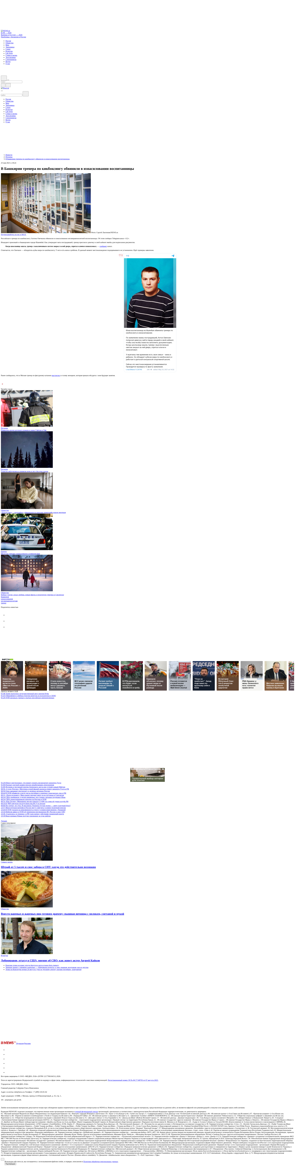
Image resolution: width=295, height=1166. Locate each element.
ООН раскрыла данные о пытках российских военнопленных (27, 698)
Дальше (4, 821)
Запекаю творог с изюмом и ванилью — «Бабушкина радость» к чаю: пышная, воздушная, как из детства (47, 967)
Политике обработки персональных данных (100, 1162)
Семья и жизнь (7, 862)
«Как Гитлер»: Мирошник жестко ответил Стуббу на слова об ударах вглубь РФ (34, 801)
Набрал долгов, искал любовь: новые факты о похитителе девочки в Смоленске (32, 595)
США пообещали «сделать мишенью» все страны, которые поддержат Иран (33, 797)
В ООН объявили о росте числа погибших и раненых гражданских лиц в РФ (33, 793)
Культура (4, 956)
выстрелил (56, 375)
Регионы (4, 428)
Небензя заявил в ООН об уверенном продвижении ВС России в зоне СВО (33, 812)
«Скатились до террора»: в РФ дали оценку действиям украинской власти (32, 814)
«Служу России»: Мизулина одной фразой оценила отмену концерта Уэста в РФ (35, 789)
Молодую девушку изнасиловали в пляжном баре (20, 554)
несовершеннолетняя (9, 601)
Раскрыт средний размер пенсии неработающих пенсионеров (27, 785)
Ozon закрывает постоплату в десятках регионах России (25, 791)
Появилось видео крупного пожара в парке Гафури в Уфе (23, 430)
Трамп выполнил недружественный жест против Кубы (25, 694)
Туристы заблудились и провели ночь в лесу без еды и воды (24, 471)
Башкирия (5, 597)
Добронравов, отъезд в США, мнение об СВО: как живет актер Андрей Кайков (50, 960)
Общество (5, 510)
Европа (4, 552)
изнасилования (7, 599)
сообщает (103, 246)
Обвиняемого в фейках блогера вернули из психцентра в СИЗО (28, 696)
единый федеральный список (86, 1112)
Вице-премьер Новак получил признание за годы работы (26, 816)
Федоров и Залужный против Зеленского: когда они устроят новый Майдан (33, 787)
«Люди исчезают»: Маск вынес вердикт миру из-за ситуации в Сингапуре (32, 795)
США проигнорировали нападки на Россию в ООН (23, 799)
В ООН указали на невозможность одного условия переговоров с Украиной (33, 810)
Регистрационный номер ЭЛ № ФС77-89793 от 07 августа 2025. (133, 1080)
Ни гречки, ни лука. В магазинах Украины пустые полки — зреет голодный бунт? (36, 806)
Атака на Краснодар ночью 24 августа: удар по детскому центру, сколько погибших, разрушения (43, 969)
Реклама (27, 1043)
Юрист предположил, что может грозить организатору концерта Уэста (31, 783)
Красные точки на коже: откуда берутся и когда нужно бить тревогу (32, 965)
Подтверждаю (10, 1164)
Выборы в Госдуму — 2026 (11, 35)
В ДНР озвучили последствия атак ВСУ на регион (23, 804)
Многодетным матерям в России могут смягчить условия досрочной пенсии (33, 808)
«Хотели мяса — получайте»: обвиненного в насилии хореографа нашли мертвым (33, 512)
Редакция (20, 1043)
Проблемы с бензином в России (13, 37)
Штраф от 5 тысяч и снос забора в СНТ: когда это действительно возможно (48, 866)
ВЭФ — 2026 (6, 33)
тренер (3, 603)
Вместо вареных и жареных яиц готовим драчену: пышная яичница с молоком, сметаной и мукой (62, 913)
